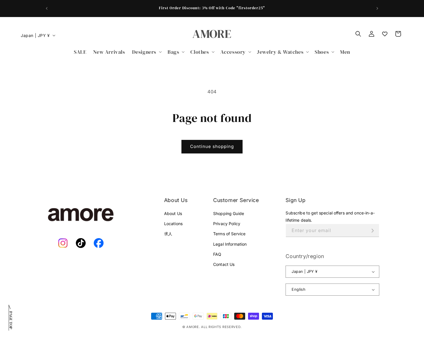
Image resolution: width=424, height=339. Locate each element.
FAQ (217, 254)
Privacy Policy (226, 223)
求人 (168, 233)
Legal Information (230, 244)
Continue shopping (212, 146)
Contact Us (223, 264)
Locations (173, 223)
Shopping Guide (228, 213)
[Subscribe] (372, 230)
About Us (173, 213)
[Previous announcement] (46, 8)
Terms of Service (229, 233)
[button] (146, 52)
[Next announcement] (377, 8)
